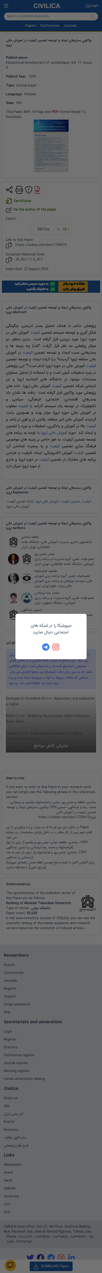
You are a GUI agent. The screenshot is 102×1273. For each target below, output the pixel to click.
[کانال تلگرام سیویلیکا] (46, 647)
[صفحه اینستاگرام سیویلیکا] (56, 647)
